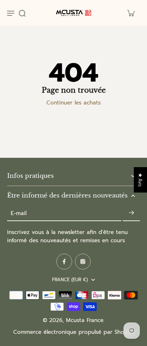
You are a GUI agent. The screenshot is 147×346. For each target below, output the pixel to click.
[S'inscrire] (131, 213)
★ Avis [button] (140, 180)
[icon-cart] (130, 13)
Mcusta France (84, 320)
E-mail (18, 213)
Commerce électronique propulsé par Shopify (73, 332)
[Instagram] (83, 261)
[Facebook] (64, 261)
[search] (22, 13)
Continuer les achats (73, 103)
